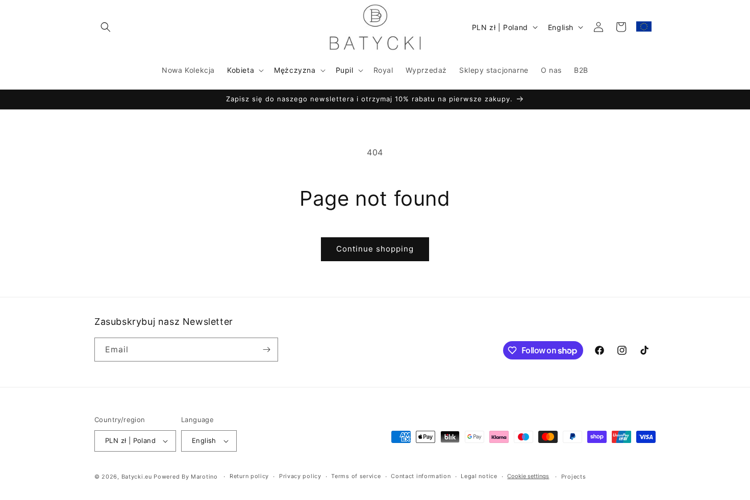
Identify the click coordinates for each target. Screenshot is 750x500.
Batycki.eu (136, 476)
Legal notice (479, 476)
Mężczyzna (294, 70)
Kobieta (240, 70)
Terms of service (356, 476)
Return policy (249, 476)
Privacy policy (300, 476)
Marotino (204, 476)
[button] (105, 27)
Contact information (421, 476)
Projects (573, 476)
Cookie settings (528, 476)
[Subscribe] (266, 350)
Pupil (345, 70)
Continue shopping (375, 249)
